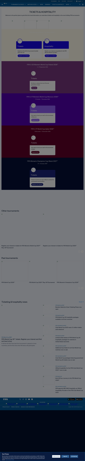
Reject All (65, 456)
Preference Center (56, 456)
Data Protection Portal (10, 459)
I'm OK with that (74, 456)
